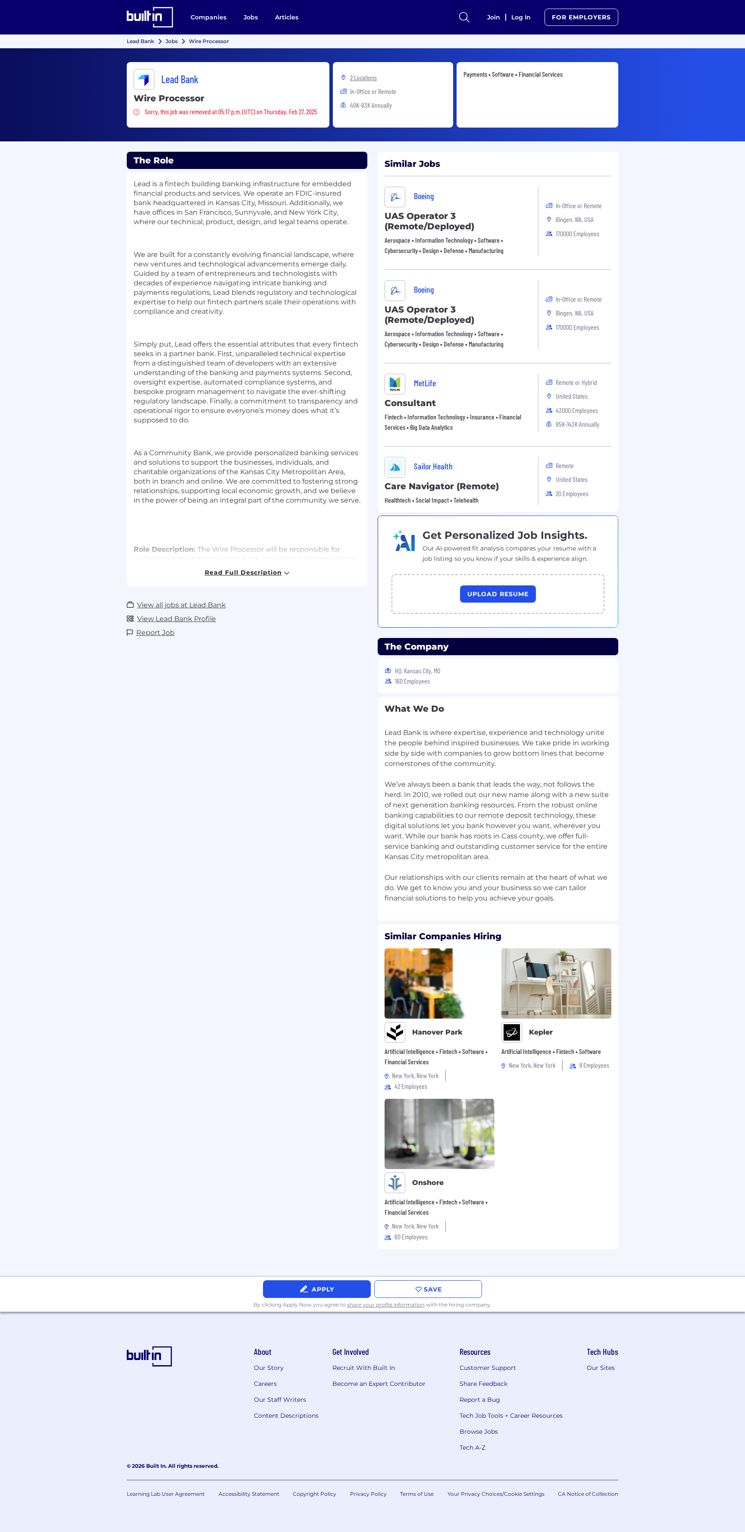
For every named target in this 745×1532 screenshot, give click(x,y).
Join (493, 17)
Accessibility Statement (249, 1494)
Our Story (269, 1368)
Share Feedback (483, 1384)
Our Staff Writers (280, 1400)
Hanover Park (437, 1032)
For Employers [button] (581, 17)
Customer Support (488, 1368)
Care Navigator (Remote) (442, 486)
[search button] (464, 17)
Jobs (251, 17)
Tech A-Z (472, 1447)
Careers (265, 1384)
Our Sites (601, 1368)
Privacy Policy (368, 1494)
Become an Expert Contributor (379, 1384)
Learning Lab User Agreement (166, 1494)
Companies (208, 17)
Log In (521, 17)
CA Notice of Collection (588, 1494)
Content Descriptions (286, 1415)
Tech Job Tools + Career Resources (511, 1415)
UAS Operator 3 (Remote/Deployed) (429, 221)
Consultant (410, 403)
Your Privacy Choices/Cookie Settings (496, 1494)
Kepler (541, 1032)
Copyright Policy (314, 1494)
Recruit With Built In (363, 1368)
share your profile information (386, 1304)
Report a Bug (480, 1400)
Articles (286, 17)
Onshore (428, 1183)
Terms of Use (417, 1494)
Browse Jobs (479, 1431)
